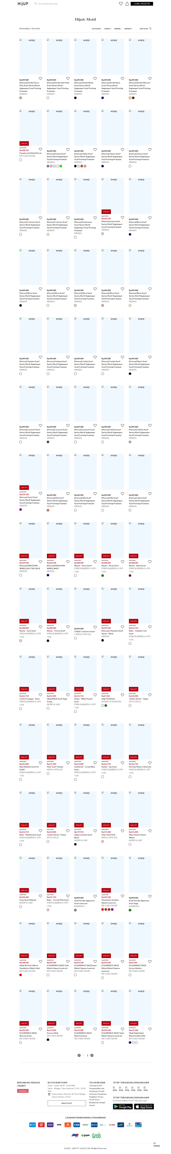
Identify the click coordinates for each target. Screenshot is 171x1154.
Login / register (142, 4)
